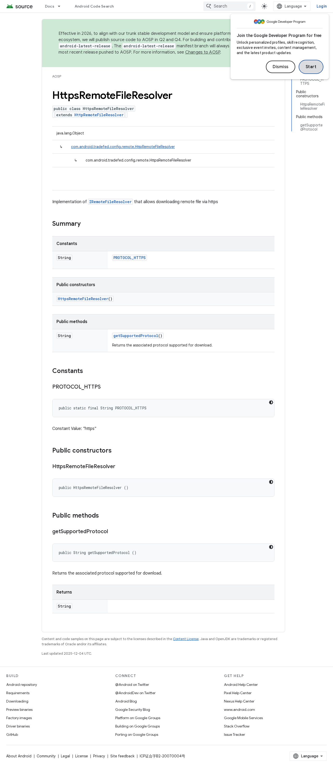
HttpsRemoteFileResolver (83, 298)
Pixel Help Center (238, 693)
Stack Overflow (236, 726)
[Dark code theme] (271, 402)
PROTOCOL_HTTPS (129, 257)
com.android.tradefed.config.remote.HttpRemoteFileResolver (123, 146)
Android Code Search (94, 6)
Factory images (19, 718)
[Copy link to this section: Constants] (88, 371)
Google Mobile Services (243, 718)
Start (311, 66)
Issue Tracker (234, 734)
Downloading (17, 701)
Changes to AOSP (202, 52)
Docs (49, 6)
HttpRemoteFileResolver (99, 114)
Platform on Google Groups (137, 718)
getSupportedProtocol (135, 335)
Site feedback (122, 756)
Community (46, 756)
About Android (18, 756)
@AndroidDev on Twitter (135, 693)
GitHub (12, 734)
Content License (186, 639)
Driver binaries (18, 726)
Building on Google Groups (137, 726)
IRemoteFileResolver (110, 201)
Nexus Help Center (239, 701)
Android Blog (126, 701)
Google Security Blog (132, 709)
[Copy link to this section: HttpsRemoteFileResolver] (120, 467)
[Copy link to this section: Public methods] (104, 516)
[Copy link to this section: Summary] (86, 224)
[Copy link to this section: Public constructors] (117, 451)
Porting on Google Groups (136, 734)
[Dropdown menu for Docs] (61, 6)
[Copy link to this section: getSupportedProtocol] (113, 532)
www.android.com (239, 709)
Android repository (21, 684)
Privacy (99, 756)
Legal (65, 756)
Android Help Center (241, 684)
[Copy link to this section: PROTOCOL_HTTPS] (106, 387)
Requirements (17, 693)
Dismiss (281, 66)
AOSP (56, 76)
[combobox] (229, 6)
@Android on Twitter (132, 684)
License (81, 756)
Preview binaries (19, 709)
